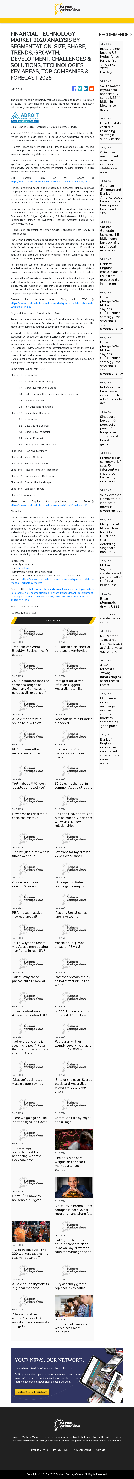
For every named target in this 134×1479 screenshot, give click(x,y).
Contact (100, 1449)
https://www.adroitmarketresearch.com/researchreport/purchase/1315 (50, 505)
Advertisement (82, 1449)
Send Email (24, 568)
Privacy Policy (60, 1449)
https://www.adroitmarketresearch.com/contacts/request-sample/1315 (50, 181)
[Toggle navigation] (11, 20)
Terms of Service (38, 1449)
